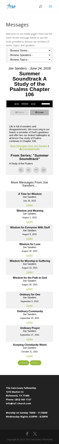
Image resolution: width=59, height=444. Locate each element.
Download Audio (31, 148)
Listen (41, 112)
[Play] (10, 103)
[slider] (46, 103)
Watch (21, 112)
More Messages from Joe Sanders (29, 146)
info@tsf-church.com (18, 403)
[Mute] (39, 103)
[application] (29, 104)
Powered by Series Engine (29, 371)
